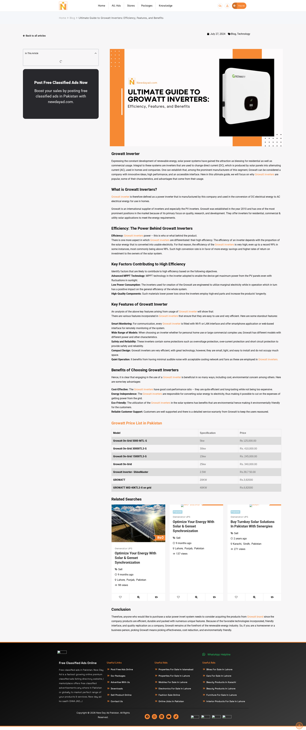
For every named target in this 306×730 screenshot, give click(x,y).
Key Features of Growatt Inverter (139, 304)
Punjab (131, 579)
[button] (96, 53)
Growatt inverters (264, 174)
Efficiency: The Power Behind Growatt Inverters (152, 228)
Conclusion (121, 609)
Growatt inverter (120, 196)
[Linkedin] (161, 716)
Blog (233, 33)
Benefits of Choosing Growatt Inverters (144, 370)
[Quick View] (138, 597)
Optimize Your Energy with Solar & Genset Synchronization (135, 557)
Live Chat (220, 5)
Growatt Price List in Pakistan (136, 423)
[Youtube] (168, 716)
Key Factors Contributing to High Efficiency (148, 264)
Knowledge (165, 5)
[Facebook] (147, 716)
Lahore (121, 579)
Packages (146, 5)
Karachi (237, 543)
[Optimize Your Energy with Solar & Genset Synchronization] (138, 523)
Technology (243, 33)
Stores (131, 5)
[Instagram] (154, 716)
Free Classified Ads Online (78, 663)
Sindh (246, 543)
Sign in (227, 5)
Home (101, 5)
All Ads (116, 5)
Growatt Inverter (125, 154)
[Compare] (156, 597)
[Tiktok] (175, 716)
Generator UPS (123, 548)
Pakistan (141, 579)
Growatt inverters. (268, 359)
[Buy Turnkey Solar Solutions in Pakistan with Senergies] (254, 505)
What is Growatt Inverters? (134, 189)
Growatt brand (255, 616)
